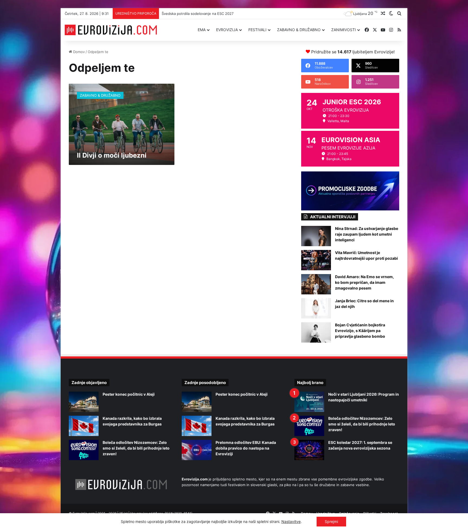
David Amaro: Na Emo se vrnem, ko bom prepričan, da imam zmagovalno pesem (364, 282)
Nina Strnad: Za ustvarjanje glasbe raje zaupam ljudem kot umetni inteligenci (366, 234)
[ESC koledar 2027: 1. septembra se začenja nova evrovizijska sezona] (309, 450)
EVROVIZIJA (227, 29)
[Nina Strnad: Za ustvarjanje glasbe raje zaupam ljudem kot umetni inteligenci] (316, 236)
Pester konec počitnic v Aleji (129, 394)
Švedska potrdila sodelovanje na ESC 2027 (197, 13)
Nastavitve (291, 521)
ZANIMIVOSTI (343, 29)
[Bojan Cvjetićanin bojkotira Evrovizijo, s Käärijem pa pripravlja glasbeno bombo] (316, 332)
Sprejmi (331, 521)
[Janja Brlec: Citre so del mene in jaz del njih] (316, 308)
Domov (78, 52)
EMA (202, 29)
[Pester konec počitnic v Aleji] (84, 402)
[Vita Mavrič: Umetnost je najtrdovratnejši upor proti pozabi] (316, 260)
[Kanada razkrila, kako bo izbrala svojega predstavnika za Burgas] (84, 426)
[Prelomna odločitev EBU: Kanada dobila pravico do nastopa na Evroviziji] (197, 450)
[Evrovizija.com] (111, 30)
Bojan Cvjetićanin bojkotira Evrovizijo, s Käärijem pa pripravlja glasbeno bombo (360, 331)
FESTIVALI (257, 29)
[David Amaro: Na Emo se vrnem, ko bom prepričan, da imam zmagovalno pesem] (316, 284)
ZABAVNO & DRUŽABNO (299, 29)
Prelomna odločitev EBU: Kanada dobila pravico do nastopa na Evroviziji (246, 448)
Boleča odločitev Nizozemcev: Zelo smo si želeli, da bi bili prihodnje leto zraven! (136, 448)
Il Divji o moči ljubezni (112, 155)
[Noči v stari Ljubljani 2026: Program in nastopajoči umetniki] (309, 402)
